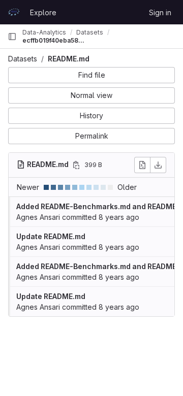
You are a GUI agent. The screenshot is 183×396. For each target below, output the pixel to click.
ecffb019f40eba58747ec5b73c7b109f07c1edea (54, 40)
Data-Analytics (44, 32)
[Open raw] (142, 165)
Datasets (22, 58)
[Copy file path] (76, 165)
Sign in (160, 12)
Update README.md (50, 236)
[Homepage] (14, 12)
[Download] (158, 165)
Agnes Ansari (38, 217)
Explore (43, 12)
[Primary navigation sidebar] (12, 36)
